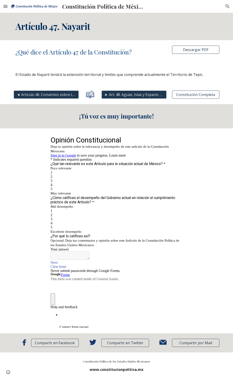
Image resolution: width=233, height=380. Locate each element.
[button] (5, 6)
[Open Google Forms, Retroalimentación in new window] (176, 140)
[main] (117, 26)
